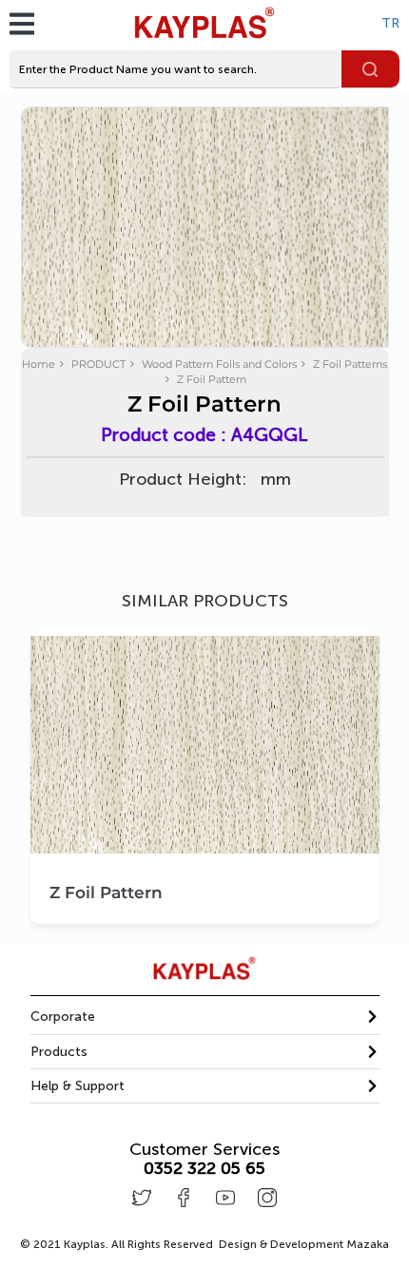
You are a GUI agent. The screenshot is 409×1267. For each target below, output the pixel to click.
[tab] (205, 1017)
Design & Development (304, 1244)
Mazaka (367, 1244)
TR (390, 23)
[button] (205, 1016)
